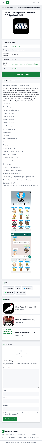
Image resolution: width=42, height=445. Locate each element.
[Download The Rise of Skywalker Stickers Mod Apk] (21, 253)
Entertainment (14, 7)
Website (5, 405)
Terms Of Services (33, 437)
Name (5, 390)
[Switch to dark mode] (38, 2)
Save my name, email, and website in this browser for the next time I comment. (22, 413)
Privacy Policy (22, 437)
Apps (7, 7)
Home (3, 7)
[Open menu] (3, 2)
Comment (6, 368)
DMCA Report (12, 437)
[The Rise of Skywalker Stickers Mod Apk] (21, 211)
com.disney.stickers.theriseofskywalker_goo (25, 64)
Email (5, 397)
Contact (4, 437)
